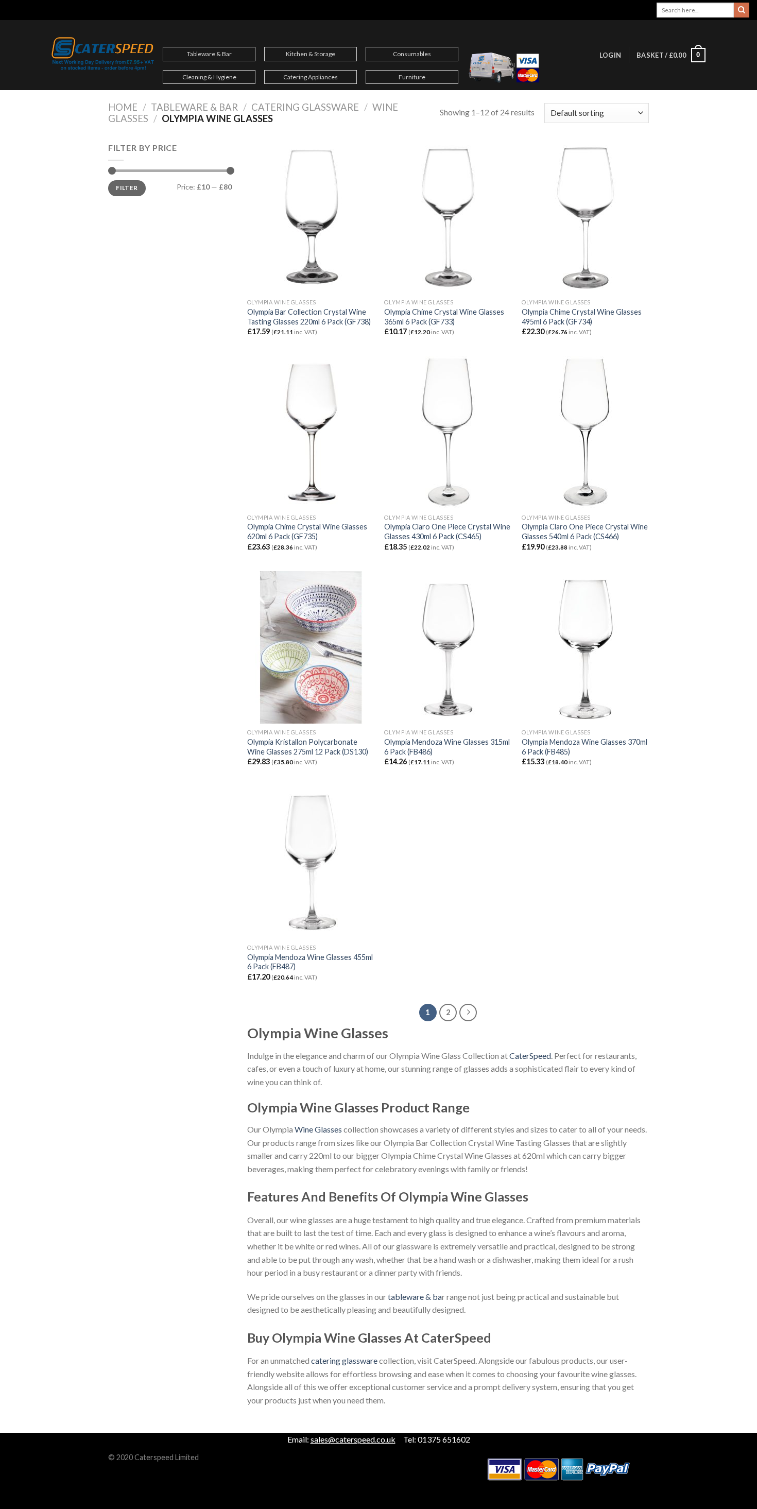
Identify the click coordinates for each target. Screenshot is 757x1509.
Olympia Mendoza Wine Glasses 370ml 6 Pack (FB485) (584, 747)
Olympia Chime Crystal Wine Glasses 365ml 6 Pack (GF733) (444, 316)
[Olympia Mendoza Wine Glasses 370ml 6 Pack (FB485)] (585, 647)
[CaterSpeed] (102, 55)
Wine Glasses (318, 1129)
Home (122, 107)
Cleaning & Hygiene (209, 77)
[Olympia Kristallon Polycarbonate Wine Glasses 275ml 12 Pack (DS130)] (310, 647)
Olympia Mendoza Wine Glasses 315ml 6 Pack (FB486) (447, 747)
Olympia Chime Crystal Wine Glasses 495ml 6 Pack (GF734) (582, 316)
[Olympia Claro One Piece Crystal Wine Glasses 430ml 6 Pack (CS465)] (447, 432)
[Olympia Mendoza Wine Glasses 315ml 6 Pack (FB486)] (447, 647)
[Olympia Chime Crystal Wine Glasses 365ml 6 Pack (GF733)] (447, 217)
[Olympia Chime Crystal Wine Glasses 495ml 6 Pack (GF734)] (585, 217)
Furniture (412, 77)
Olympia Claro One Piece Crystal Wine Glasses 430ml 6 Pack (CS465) (447, 531)
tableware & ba (415, 1296)
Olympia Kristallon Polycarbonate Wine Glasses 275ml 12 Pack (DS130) (307, 747)
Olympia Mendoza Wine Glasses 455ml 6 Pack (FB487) (310, 962)
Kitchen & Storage (310, 54)
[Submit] (741, 10)
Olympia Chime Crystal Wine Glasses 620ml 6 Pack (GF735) (307, 531)
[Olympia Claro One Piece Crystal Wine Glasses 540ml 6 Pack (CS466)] (585, 432)
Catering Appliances (310, 77)
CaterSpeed (530, 1055)
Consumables (412, 54)
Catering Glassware (305, 107)
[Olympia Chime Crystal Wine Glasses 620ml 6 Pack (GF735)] (310, 432)
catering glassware (344, 1360)
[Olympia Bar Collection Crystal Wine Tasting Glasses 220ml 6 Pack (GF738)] (310, 217)
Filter (126, 188)
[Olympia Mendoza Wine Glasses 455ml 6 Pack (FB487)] (310, 862)
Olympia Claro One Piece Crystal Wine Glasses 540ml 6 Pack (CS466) (585, 531)
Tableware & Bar (209, 54)
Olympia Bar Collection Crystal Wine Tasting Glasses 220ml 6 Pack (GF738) (309, 316)
